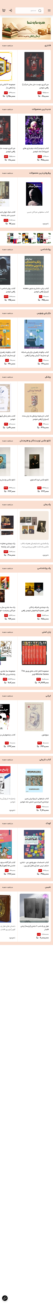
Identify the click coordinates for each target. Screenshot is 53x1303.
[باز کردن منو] (48, 10)
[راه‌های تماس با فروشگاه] (5, 1298)
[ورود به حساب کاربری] (11, 10)
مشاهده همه (7, 45)
